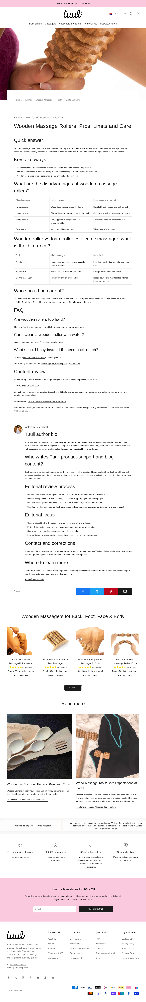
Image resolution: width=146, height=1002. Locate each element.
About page (58, 570)
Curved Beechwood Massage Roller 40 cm (20, 661)
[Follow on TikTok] (45, 977)
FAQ (98, 939)
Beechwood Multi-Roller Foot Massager (55, 661)
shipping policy (47, 363)
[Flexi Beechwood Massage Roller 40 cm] (125, 641)
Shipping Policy (128, 953)
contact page (38, 574)
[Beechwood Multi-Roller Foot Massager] (56, 641)
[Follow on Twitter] (15, 977)
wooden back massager (34, 357)
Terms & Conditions (130, 958)
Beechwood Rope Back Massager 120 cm (90, 661)
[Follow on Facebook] (8, 977)
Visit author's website (34, 579)
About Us (52, 939)
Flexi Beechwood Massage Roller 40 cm (125, 661)
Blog (98, 958)
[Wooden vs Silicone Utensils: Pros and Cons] (39, 746)
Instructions (101, 943)
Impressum (96, 570)
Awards (51, 943)
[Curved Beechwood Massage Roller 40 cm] (21, 641)
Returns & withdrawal (105, 953)
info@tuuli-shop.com (112, 551)
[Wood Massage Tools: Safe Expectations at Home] (107, 746)
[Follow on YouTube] (37, 977)
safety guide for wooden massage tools (48, 302)
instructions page (120, 570)
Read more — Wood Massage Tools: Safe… (96, 807)
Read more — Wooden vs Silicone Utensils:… (27, 800)
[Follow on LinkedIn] (52, 977)
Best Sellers (35, 23)
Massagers (50, 23)
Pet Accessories (108, 23)
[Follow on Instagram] (23, 977)
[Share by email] (125, 591)
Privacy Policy (128, 943)
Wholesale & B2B (55, 953)
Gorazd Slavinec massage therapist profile (47, 401)
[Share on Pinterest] (111, 591)
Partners (51, 948)
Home (17, 100)
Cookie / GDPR (128, 939)
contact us (75, 363)
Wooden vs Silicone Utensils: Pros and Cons (38, 784)
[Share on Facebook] (83, 591)
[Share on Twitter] (97, 591)
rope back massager (112, 213)
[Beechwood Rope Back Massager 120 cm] (90, 641)
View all (72, 688)
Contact (99, 948)
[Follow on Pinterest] (30, 977)
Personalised (90, 23)
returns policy (61, 363)
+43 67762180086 (18, 964)
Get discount (95, 909)
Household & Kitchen (70, 23)
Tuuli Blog (28, 100)
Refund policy (128, 948)
